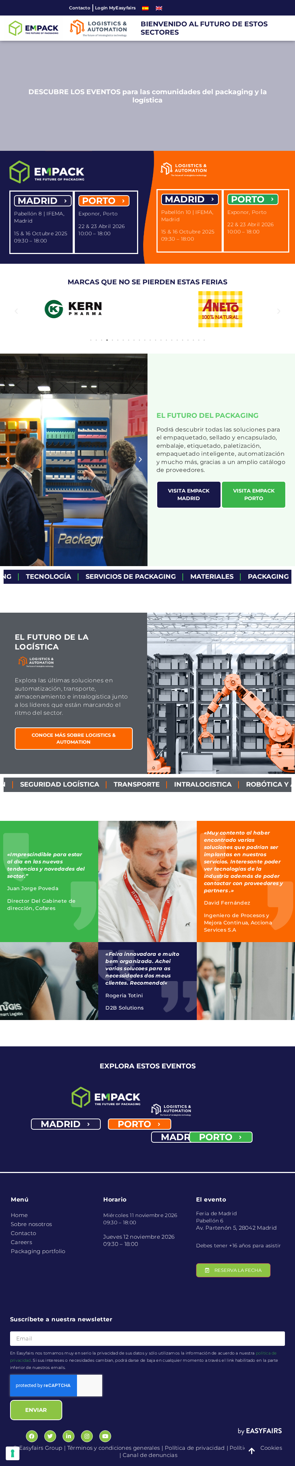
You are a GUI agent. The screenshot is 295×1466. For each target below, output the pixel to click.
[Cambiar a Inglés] (159, 8)
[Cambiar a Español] (145, 8)
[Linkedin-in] (68, 1436)
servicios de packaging (78, 577)
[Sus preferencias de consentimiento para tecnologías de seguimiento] (12, 1453)
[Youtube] (105, 1436)
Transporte (79, 784)
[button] (16, 311)
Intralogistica (145, 784)
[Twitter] (50, 1436)
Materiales (159, 577)
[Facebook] (32, 1436)
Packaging (215, 577)
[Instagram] (87, 1436)
